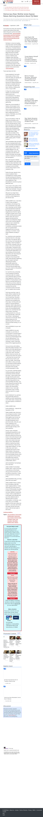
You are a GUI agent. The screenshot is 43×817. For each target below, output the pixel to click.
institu (13, 519)
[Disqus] (12, 760)
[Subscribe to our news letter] (29, 1)
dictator (12, 517)
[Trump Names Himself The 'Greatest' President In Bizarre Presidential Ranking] (32, 50)
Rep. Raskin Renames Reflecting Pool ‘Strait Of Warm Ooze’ (31, 119)
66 (4, 668)
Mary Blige (15, 521)
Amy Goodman (11, 514)
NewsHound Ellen (28, 105)
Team (7, 810)
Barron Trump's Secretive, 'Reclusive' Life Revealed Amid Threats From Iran (31, 78)
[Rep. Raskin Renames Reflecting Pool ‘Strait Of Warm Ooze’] (32, 112)
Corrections (39, 810)
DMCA (34, 810)
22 (24, 108)
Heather (7, 25)
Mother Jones (10, 522)
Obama (16, 522)
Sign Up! (28, 163)
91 (24, 66)
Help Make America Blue (32, 148)
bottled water (10, 516)
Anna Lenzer (18, 514)
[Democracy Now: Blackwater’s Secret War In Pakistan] (12, 691)
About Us (12, 810)
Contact (17, 810)
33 (24, 89)
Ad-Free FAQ (17, 603)
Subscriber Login (36, 3)
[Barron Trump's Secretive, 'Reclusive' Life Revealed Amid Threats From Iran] (32, 69)
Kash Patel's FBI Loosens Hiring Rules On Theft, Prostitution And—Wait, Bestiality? (31, 39)
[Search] (31, 1)
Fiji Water (9, 519)
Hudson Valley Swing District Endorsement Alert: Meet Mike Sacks (33, 140)
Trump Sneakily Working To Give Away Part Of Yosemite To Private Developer (31, 101)
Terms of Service (12, 715)
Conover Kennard (28, 43)
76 (24, 27)
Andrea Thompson (28, 82)
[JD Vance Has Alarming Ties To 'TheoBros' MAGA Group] (12, 673)
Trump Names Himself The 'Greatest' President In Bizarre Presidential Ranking (31, 59)
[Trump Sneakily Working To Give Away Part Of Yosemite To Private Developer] (32, 93)
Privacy (30, 810)
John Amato (27, 63)
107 (25, 46)
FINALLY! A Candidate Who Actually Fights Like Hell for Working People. (34, 145)
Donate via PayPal (16, 617)
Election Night (17, 517)
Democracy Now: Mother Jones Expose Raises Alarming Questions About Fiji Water (20, 15)
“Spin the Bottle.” (10, 68)
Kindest (9, 620)
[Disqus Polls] (12, 732)
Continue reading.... (8, 512)
